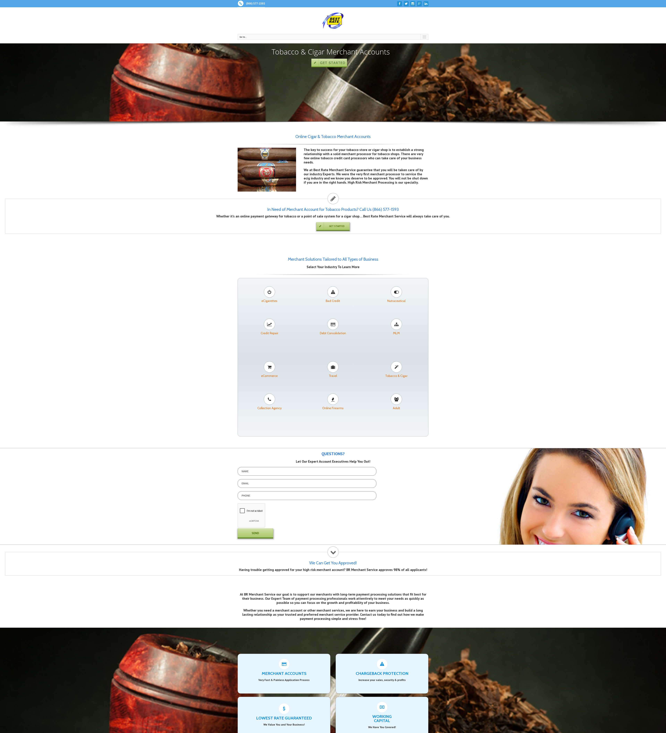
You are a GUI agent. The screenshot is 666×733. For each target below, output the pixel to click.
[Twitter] (406, 3)
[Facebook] (399, 3)
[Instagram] (412, 3)
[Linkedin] (426, 3)
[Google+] (419, 3)
